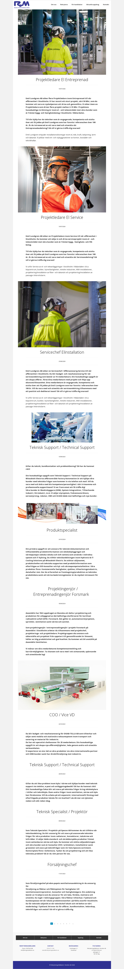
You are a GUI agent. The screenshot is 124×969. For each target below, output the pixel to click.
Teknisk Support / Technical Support (62, 447)
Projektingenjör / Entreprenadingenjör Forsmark (61, 591)
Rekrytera (44, 937)
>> (73, 924)
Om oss (25, 937)
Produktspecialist (62, 530)
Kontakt (98, 937)
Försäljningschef (62, 864)
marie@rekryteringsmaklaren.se (50, 950)
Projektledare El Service (62, 217)
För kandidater (62, 937)
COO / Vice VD (62, 714)
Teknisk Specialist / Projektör (62, 811)
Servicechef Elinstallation (62, 352)
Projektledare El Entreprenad (62, 79)
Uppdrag (80, 937)
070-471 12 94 (50, 948)
